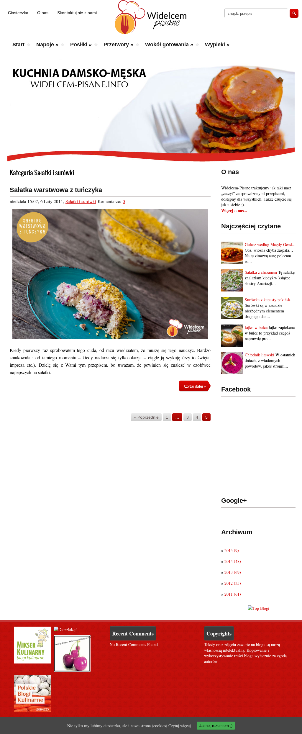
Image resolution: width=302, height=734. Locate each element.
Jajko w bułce (256, 327)
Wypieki (217, 44)
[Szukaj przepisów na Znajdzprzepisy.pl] (258, 608)
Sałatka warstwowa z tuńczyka (56, 190)
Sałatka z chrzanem (261, 272)
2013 (232, 572)
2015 (231, 550)
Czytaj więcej (179, 725)
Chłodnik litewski (259, 355)
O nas (42, 12)
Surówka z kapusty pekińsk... (269, 299)
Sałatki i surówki (80, 201)
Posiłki (81, 44)
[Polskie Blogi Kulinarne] (32, 710)
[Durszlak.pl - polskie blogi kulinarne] (66, 629)
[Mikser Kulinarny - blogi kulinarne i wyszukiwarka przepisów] (32, 662)
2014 (232, 561)
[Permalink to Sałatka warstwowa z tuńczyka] (110, 274)
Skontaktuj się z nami (77, 12)
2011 (232, 594)
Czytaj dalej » (195, 386)
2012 (232, 583)
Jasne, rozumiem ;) (215, 725)
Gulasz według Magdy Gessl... (270, 244)
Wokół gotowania (169, 44)
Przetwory (118, 44)
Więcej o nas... (234, 210)
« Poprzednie (146, 417)
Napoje (47, 44)
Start (18, 44)
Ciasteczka (18, 12)
